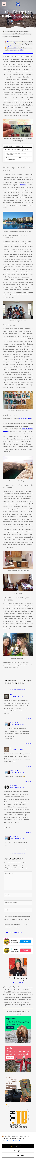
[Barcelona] (18, 983)
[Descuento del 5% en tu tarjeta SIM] (18, 1059)
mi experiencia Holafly (17, 50)
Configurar (18, 1151)
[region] (18, 1145)
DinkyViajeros (13, 786)
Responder (28, 718)
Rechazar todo (18, 1155)
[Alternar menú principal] (4, 4)
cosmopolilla (14, 722)
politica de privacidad (13, 1140)
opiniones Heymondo (14, 46)
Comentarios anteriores (18, 690)
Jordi (11, 748)
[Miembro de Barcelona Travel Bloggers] (18, 1116)
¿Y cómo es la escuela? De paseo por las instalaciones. (18, 158)
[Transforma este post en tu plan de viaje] (18, 1088)
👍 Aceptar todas (18, 1146)
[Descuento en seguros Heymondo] (18, 1029)
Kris (11, 695)
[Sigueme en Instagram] (18, 941)
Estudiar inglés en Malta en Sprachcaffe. (17, 150)
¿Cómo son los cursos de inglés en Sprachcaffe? (16, 154)
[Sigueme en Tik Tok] (18, 950)
